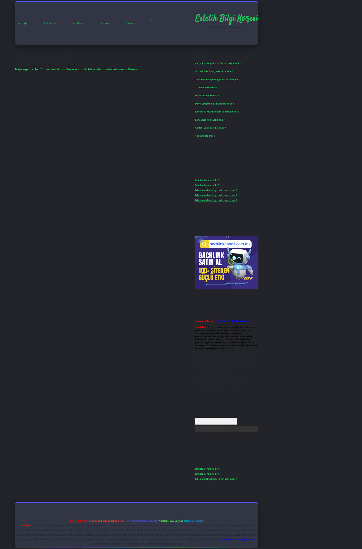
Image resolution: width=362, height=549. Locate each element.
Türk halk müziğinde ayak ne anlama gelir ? (217, 79)
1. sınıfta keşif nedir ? (206, 87)
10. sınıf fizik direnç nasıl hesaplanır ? (214, 71)
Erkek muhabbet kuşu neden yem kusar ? (216, 190)
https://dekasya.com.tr (72, 69)
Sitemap (133, 69)
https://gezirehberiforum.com (35, 69)
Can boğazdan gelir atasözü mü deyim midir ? (218, 63)
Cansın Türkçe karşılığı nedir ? (210, 128)
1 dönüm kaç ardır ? (205, 136)
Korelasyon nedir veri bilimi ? (210, 120)
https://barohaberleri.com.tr (107, 69)
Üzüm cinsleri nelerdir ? (207, 95)
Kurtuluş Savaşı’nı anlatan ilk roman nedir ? (217, 111)
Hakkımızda (104, 23)
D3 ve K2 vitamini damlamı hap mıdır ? (214, 103)
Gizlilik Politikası (50, 23)
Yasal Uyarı (78, 23)
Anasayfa (22, 23)
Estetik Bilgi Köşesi (226, 19)
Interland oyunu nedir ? (207, 180)
